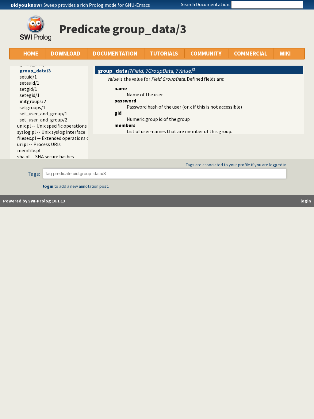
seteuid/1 (29, 83)
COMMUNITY (205, 53)
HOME (30, 53)
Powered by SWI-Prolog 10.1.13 (34, 201)
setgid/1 (28, 89)
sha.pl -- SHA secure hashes (45, 156)
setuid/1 (28, 77)
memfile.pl (28, 150)
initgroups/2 (33, 101)
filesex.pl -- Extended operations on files (59, 138)
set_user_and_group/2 (43, 120)
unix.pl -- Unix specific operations (52, 126)
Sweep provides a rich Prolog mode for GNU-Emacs (97, 5)
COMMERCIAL (250, 53)
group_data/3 (35, 70)
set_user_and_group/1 (43, 113)
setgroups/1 (32, 107)
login (48, 186)
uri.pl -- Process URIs (39, 144)
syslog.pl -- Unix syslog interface (51, 132)
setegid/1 (30, 95)
